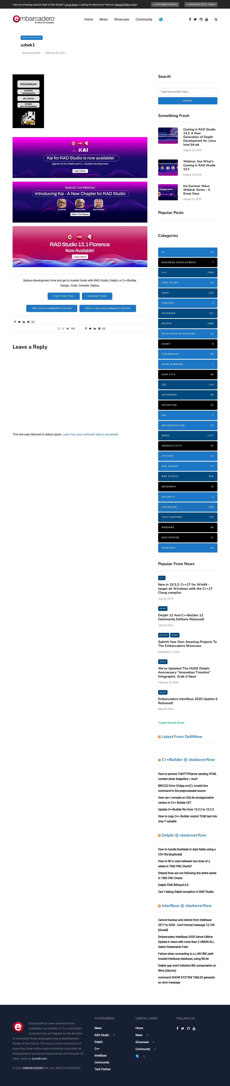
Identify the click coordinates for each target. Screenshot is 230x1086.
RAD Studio (188, 476)
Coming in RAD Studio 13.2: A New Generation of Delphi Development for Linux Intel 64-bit (199, 137)
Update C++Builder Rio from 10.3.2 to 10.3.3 (186, 809)
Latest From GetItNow (182, 736)
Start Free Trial (63, 296)
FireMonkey (188, 354)
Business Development (188, 262)
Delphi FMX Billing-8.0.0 (173, 885)
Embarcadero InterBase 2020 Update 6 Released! (187, 701)
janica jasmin (33, 52)
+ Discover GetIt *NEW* (201, 4)
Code (188, 293)
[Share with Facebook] (15, 322)
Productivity (188, 445)
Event (188, 344)
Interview (188, 405)
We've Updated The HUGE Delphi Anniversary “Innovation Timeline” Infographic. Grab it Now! (184, 672)
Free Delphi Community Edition (52, 308)
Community (144, 19)
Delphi (188, 323)
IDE (188, 384)
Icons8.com (39, 1058)
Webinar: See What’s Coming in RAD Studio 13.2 (199, 165)
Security (188, 496)
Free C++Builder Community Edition (107, 308)
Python (188, 456)
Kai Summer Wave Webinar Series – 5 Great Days (196, 190)
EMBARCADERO (33, 1068)
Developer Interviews (188, 333)
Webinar (188, 527)
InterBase (188, 394)
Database (188, 313)
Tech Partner (188, 517)
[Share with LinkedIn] (24, 322)
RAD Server (188, 466)
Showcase (121, 19)
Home (88, 19)
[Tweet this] (19, 322)
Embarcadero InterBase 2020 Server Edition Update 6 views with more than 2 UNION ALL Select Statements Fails (186, 942)
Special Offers (122, 4)
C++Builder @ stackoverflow (188, 759)
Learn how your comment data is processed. (91, 434)
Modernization (188, 425)
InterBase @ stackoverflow (187, 905)
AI (188, 252)
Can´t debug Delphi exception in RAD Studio (186, 891)
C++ (188, 272)
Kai (188, 415)
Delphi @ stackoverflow (184, 835)
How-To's (188, 374)
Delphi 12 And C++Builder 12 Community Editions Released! (181, 617)
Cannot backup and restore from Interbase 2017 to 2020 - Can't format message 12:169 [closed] (186, 925)
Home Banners (188, 364)
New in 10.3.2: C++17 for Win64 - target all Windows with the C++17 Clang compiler (185, 588)
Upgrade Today (97, 296)
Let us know (71, 4)
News (104, 19)
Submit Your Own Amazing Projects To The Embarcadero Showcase (187, 644)
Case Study (188, 282)
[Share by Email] (33, 322)
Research (188, 486)
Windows (188, 547)
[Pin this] (28, 322)
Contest (188, 303)
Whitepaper (188, 537)
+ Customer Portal (165, 4)
